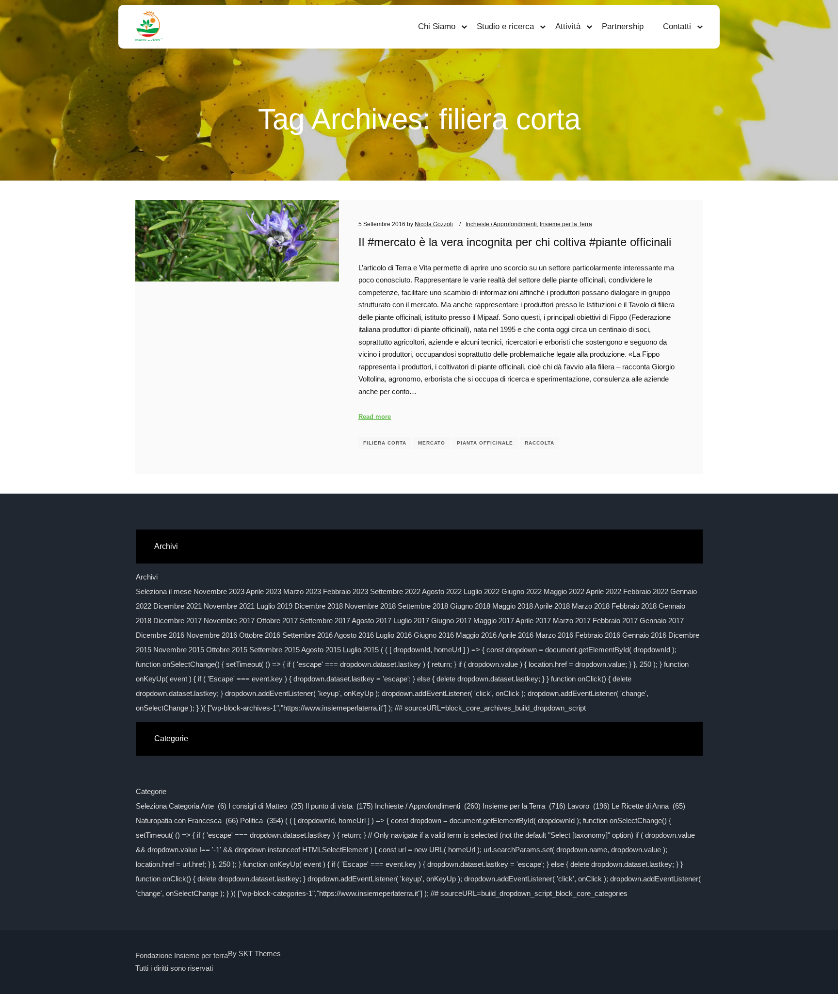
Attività (567, 26)
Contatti (677, 26)
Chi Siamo (436, 26)
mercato (431, 443)
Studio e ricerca (505, 26)
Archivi (147, 577)
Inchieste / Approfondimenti (501, 224)
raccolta (539, 443)
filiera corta (384, 443)
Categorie (151, 791)
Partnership (623, 26)
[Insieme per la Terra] (148, 26)
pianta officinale (485, 443)
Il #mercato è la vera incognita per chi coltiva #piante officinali (514, 242)
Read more (374, 416)
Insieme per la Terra (566, 224)
